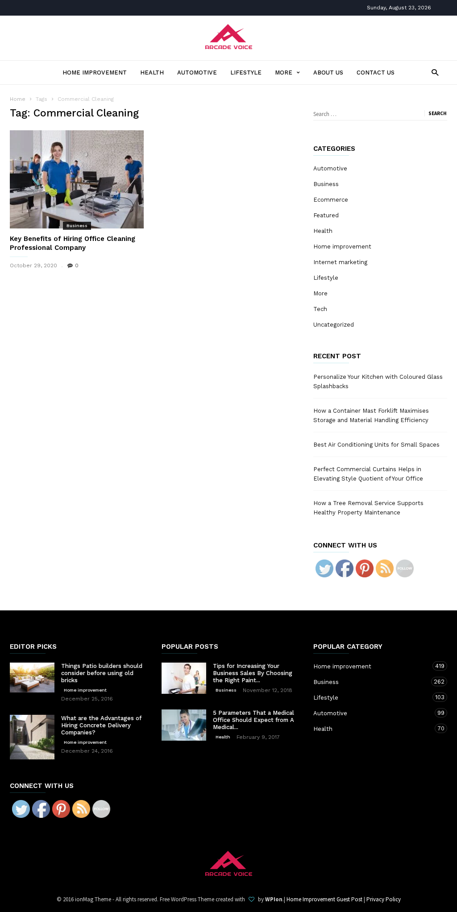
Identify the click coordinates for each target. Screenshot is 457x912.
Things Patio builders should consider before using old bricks (101, 673)
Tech (320, 309)
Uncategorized (333, 324)
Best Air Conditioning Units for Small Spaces (376, 444)
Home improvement (94, 72)
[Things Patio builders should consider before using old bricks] (32, 677)
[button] (432, 72)
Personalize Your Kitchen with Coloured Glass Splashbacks (378, 381)
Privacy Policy (383, 899)
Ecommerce (330, 199)
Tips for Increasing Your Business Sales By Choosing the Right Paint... (252, 673)
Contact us (376, 72)
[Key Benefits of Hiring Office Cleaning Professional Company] (77, 179)
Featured (326, 215)
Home (17, 99)
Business (76, 225)
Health (152, 72)
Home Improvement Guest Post (324, 899)
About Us (328, 72)
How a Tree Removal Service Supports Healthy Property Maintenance (368, 508)
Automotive (197, 72)
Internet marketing (340, 262)
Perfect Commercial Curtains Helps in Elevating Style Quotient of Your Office (368, 474)
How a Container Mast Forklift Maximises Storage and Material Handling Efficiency (371, 415)
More (283, 72)
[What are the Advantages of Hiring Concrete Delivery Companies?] (32, 737)
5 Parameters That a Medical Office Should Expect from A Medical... (253, 719)
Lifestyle (246, 72)
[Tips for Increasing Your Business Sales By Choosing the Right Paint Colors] (184, 678)
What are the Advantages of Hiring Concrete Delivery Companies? (101, 725)
